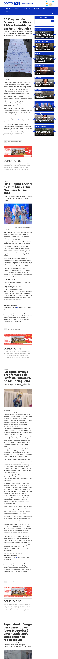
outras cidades (27, 3)
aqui (17, 120)
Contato (45, 8)
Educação (38, 114)
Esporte (38, 90)
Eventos (38, 102)
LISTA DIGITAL (44, 17)
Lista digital (16, 8)
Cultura (38, 77)
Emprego (38, 53)
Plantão (38, 29)
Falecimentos (39, 65)
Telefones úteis (26, 8)
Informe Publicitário (42, 41)
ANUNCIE (8, 11)
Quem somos (37, 8)
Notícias (8, 8)
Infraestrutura (40, 126)
